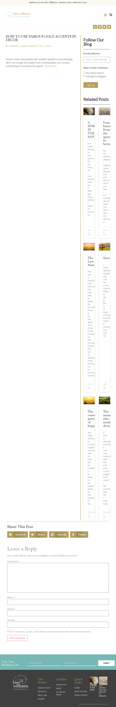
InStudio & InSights (96, 76)
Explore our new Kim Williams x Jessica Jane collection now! (58, 2)
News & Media (29, 46)
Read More (51, 66)
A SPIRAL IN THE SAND (93, 688)
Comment (13, 561)
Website (11, 620)
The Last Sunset (92, 261)
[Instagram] (95, 27)
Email (11, 609)
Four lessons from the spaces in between (102, 691)
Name (11, 597)
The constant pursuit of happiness (94, 419)
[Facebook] (104, 27)
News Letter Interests (95, 68)
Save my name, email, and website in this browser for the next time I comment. (50, 631)
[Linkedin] (100, 27)
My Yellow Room (95, 73)
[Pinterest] (109, 27)
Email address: (91, 53)
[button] (105, 15)
